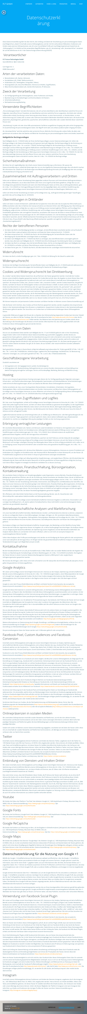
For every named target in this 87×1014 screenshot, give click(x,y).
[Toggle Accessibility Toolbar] (4, 12)
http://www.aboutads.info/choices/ (63, 317)
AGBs (79, 1007)
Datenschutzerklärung (66, 1007)
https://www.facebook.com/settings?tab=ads (23, 696)
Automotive (39, 4)
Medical (73, 4)
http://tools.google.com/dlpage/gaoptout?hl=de (59, 619)
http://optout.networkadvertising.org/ (46, 704)
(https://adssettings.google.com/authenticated (52, 627)
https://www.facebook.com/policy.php (22, 684)
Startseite (28, 4)
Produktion (63, 4)
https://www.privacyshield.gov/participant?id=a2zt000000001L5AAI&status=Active (49, 586)
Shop (81, 4)
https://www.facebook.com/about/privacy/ (48, 954)
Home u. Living (51, 4)
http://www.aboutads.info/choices (20, 707)
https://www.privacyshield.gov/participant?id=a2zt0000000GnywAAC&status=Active (49, 655)
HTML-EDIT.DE (15, 1008)
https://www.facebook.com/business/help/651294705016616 (59, 686)
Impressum (51, 1007)
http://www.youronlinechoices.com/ (17, 319)
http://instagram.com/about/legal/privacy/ (23, 990)
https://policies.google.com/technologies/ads (39, 624)
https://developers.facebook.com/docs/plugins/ (53, 913)
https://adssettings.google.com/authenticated (20, 806)
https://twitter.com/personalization (55, 756)
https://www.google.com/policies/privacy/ (41, 803)
